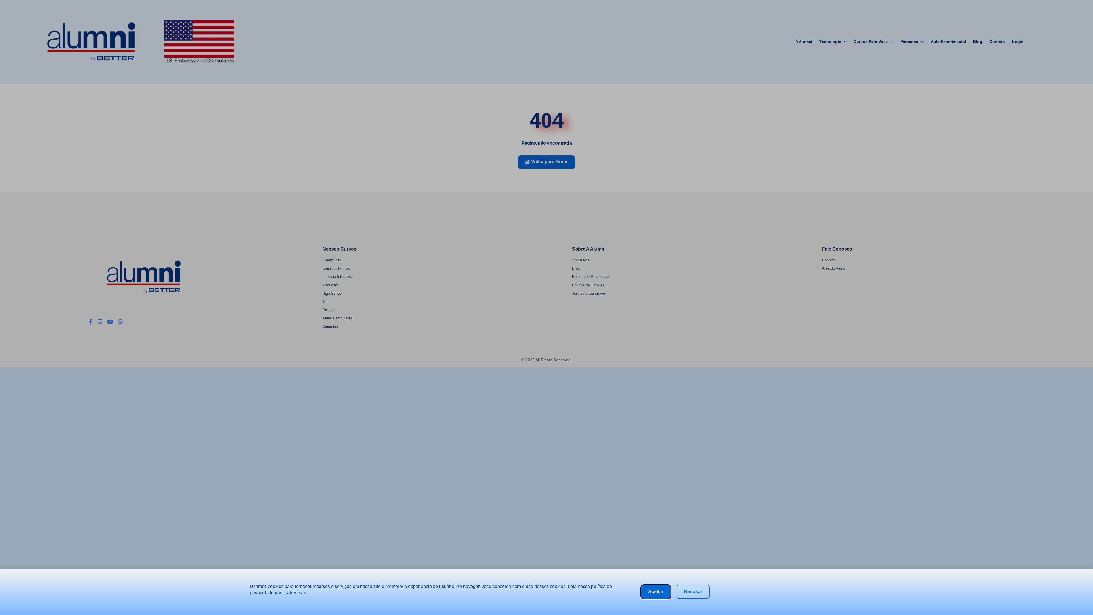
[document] (546, 307)
